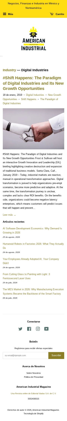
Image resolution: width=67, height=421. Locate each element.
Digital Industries (35, 94)
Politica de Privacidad (33, 377)
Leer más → (9, 214)
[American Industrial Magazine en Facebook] (29, 330)
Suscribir (56, 355)
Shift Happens (28, 99)
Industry (9, 70)
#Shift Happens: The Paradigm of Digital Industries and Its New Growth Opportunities (33, 83)
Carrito (59, 14)
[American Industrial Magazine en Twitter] (20, 330)
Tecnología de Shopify (34, 413)
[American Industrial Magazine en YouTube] (46, 330)
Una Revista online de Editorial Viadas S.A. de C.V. (33, 393)
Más (10, 14)
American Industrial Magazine (45, 410)
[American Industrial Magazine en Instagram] (38, 330)
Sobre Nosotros (33, 373)
